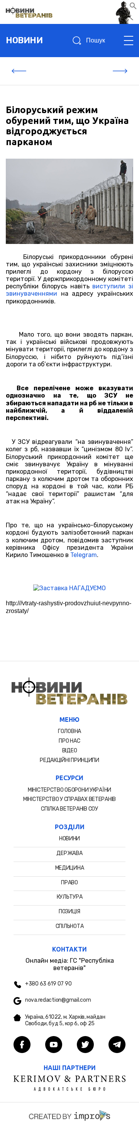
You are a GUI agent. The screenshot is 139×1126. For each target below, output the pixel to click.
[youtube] (53, 1045)
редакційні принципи (69, 760)
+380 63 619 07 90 (48, 984)
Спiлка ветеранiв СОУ (69, 809)
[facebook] (22, 1045)
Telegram (83, 555)
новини (24, 40)
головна (69, 731)
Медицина (69, 868)
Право (69, 882)
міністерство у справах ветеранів (69, 799)
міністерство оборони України (69, 790)
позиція (69, 911)
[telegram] (116, 1045)
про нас (69, 741)
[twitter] (85, 1045)
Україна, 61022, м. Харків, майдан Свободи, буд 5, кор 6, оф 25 (65, 1020)
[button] (133, 7)
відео (69, 750)
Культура (70, 897)
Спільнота (69, 926)
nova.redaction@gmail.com (58, 1000)
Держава (69, 853)
